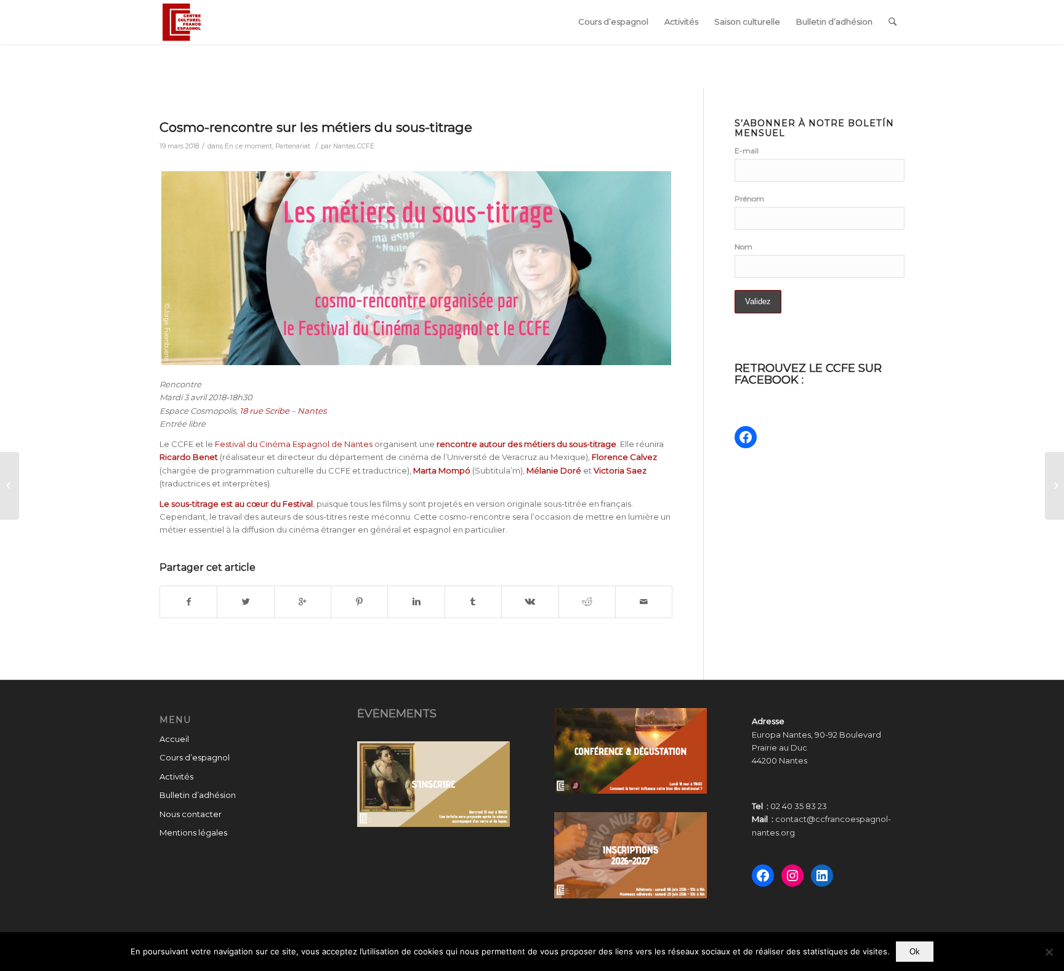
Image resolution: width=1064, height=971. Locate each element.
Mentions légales (193, 832)
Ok (914, 951)
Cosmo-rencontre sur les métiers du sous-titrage (315, 127)
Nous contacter (190, 814)
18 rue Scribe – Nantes (283, 411)
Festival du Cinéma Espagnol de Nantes (293, 444)
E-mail (747, 150)
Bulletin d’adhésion (197, 795)
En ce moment (248, 146)
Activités (176, 776)
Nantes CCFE (353, 146)
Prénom (749, 198)
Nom (743, 246)
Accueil (174, 739)
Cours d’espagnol (194, 757)
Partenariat (292, 146)
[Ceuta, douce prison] (9, 486)
